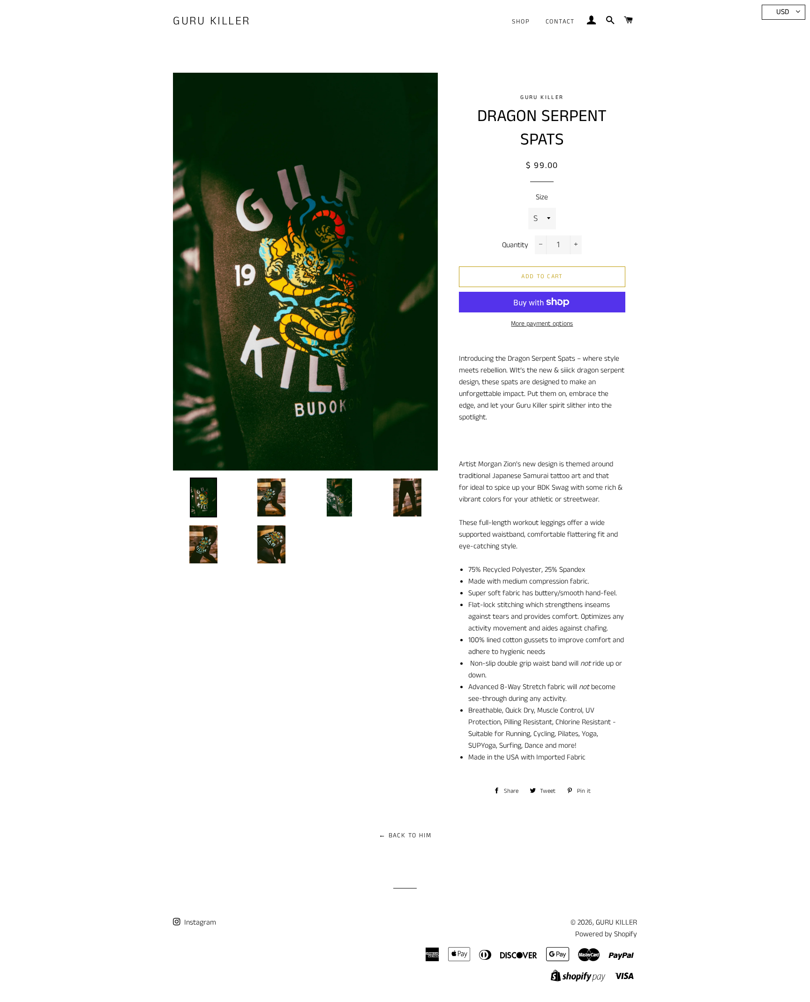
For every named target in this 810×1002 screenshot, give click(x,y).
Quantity (515, 245)
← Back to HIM (405, 835)
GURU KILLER (211, 21)
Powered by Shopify (606, 934)
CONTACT (560, 21)
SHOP (521, 21)
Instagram (199, 922)
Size (542, 197)
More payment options (542, 323)
